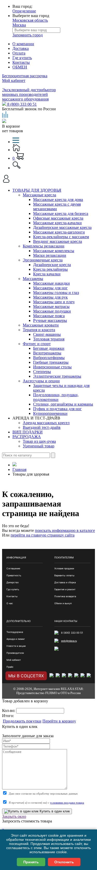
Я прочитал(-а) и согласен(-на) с (46, 802)
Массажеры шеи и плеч (53, 302)
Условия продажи (64, 568)
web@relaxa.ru (69, 640)
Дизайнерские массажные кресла (62, 227)
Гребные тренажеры (51, 362)
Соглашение (13, 568)
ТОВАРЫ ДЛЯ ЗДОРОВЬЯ (36, 190)
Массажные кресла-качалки (57, 223)
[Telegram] (83, 675)
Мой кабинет (13, 80)
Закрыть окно (14, 816)
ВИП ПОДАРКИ (27, 432)
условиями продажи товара (67, 802)
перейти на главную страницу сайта (42, 535)
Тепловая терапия (48, 339)
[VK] (52, 675)
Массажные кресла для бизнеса (60, 213)
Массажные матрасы (51, 306)
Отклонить (64, 862)
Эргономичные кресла (43, 260)
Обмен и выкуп (63, 603)
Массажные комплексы (53, 250)
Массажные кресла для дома (58, 199)
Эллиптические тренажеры (57, 376)
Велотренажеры (47, 353)
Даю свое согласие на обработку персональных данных (43, 793)
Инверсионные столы (52, 367)
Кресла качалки (47, 274)
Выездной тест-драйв (42, 427)
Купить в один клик (54, 811)
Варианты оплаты (64, 575)
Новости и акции (16, 645)
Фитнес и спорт (37, 343)
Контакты (21, 62)
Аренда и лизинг (15, 639)
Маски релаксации (49, 255)
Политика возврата (65, 596)
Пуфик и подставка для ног (57, 409)
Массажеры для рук (50, 297)
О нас (9, 603)
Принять (31, 862)
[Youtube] (76, 675)
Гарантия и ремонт (65, 589)
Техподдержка (14, 632)
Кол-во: (9, 710)
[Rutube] (70, 675)
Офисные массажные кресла (58, 218)
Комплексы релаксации (43, 246)
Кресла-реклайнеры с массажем (61, 237)
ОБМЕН (19, 67)
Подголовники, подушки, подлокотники (56, 397)
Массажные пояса (49, 316)
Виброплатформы (49, 357)
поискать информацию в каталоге (65, 530)
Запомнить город (27, 35)
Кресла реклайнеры (50, 269)
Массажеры (33, 278)
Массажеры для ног (50, 288)
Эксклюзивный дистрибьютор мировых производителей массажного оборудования (29, 94)
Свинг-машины (47, 334)
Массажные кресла (39, 195)
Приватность (13, 575)
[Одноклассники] (58, 675)
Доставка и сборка (65, 582)
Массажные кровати (41, 325)
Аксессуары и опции (41, 381)
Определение (24, 11)
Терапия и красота (39, 330)
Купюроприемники (50, 413)
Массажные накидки (51, 283)
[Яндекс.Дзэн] (64, 675)
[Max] (89, 675)
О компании (23, 44)
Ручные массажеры (50, 320)
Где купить (22, 58)
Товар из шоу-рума (39, 441)
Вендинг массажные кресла (57, 241)
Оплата (18, 53)
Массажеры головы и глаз (56, 292)
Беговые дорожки (48, 348)
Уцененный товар (38, 446)
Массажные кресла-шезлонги (59, 232)
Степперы (42, 371)
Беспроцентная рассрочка (24, 76)
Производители (15, 652)
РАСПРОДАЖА (26, 436)
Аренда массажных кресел (46, 423)
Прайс (9, 666)
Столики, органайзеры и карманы (63, 404)
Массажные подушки (52, 311)
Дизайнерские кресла (52, 264)
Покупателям (64, 557)
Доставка (20, 48)
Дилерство (12, 582)
